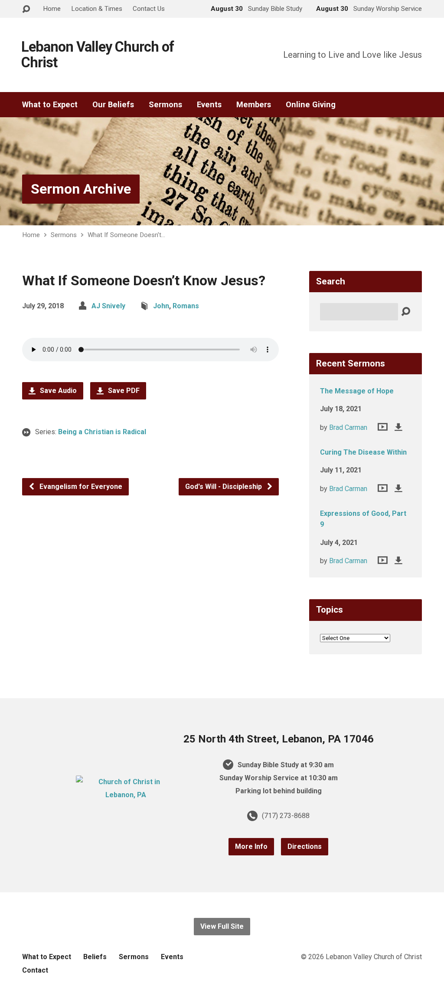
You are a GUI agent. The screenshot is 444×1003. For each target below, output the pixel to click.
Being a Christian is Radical (102, 432)
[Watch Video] (383, 427)
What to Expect (50, 105)
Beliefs (95, 957)
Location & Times (96, 9)
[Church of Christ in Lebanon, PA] (126, 795)
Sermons (165, 105)
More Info (251, 846)
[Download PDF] (398, 427)
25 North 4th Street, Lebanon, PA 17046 (278, 739)
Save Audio (57, 390)
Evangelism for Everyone (80, 486)
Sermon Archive (81, 189)
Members (253, 105)
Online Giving (311, 105)
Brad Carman (348, 427)
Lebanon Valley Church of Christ (97, 55)
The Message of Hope (357, 391)
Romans (186, 306)
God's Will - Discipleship (224, 486)
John (161, 306)
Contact (35, 970)
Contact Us (149, 9)
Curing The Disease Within (363, 452)
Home (52, 9)
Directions (304, 846)
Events (209, 105)
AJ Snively (108, 306)
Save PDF (123, 390)
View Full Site (222, 926)
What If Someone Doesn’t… (126, 235)
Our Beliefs (113, 105)
